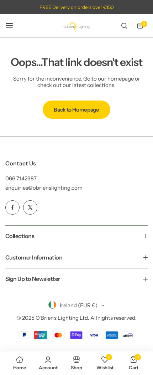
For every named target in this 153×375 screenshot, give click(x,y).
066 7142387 (21, 178)
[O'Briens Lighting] (76, 25)
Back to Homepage (76, 109)
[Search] (124, 26)
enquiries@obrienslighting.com (44, 187)
